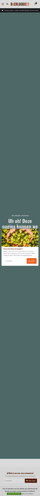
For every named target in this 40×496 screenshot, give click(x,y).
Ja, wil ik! (32, 261)
